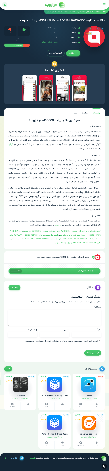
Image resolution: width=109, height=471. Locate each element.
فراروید (58, 225)
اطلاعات (85, 113)
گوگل (11, 144)
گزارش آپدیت (55, 53)
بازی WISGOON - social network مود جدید (42, 231)
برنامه (99, 12)
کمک (75, 113)
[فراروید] (54, 5)
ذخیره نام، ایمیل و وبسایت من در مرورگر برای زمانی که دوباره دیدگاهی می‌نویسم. (61, 341)
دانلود (71, 53)
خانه (104, 12)
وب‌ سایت (32, 329)
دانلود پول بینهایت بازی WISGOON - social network (36, 235)
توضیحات (96, 113)
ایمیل (65, 329)
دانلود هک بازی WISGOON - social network (43, 239)
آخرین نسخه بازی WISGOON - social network (80, 231)
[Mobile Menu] (104, 4)
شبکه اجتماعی (91, 12)
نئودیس (32, 458)
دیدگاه (97, 307)
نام (99, 329)
